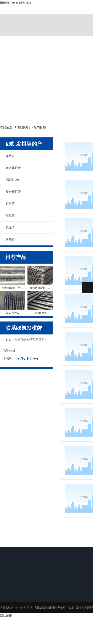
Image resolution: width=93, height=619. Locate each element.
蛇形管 (10, 215)
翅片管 (10, 156)
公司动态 (72, 593)
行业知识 (72, 598)
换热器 (10, 239)
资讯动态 (74, 585)
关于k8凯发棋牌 (55, 19)
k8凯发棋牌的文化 (16, 605)
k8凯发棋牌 (18, 19)
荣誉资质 (11, 611)
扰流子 (10, 227)
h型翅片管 (12, 179)
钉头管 (10, 203)
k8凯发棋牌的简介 (16, 600)
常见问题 (72, 604)
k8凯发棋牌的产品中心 (44, 588)
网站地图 (6, 615)
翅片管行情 (73, 610)
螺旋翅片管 (13, 168)
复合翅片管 (13, 191)
